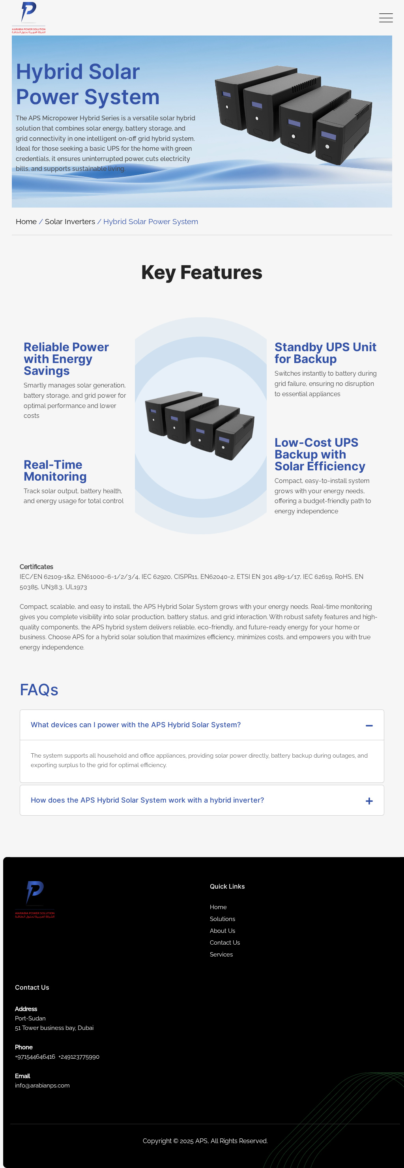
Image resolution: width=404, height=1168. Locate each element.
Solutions (222, 919)
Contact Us (225, 942)
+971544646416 (35, 1056)
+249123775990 (78, 1056)
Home (26, 221)
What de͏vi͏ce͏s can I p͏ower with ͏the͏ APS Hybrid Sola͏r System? (136, 725)
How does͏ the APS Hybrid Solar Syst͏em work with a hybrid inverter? (147, 800)
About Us (222, 930)
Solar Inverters (70, 221)
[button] (202, 725)
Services (221, 954)
